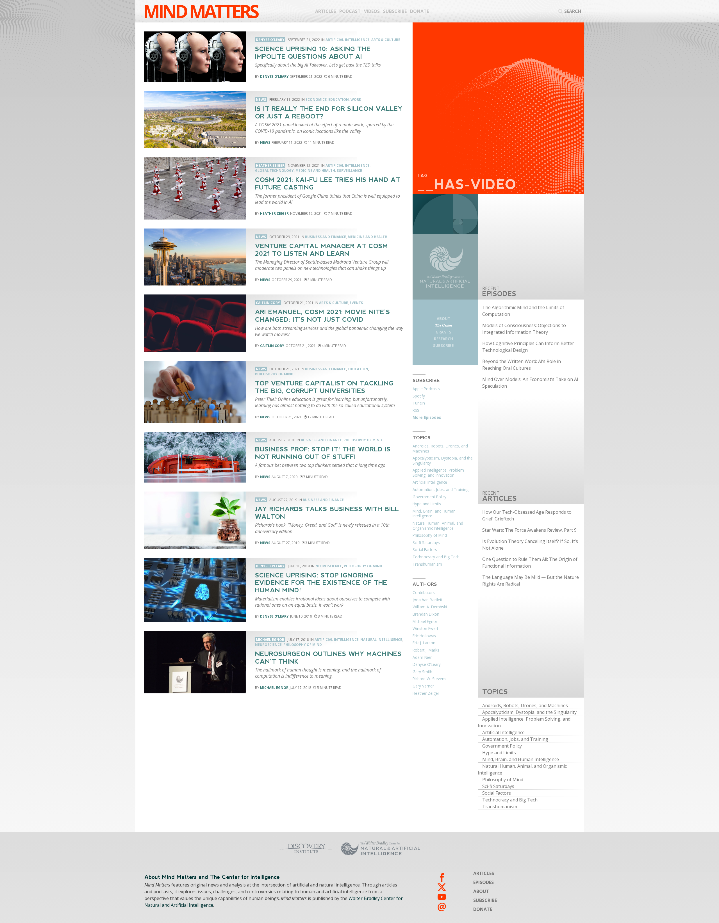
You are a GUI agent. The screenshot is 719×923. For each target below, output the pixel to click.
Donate (419, 11)
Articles (325, 11)
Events (356, 302)
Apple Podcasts (426, 388)
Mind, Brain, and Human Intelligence (434, 514)
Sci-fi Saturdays (426, 542)
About (443, 318)
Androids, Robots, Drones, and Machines (440, 449)
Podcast (350, 11)
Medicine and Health (315, 170)
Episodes (483, 882)
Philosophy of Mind (274, 374)
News (265, 142)
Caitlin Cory (272, 345)
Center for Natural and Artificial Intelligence (435, 848)
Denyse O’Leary (427, 664)
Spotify (419, 396)
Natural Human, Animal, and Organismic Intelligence (438, 526)
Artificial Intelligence (348, 39)
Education (338, 99)
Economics (316, 99)
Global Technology (274, 170)
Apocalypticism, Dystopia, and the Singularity (443, 461)
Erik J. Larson (424, 642)
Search (572, 11)
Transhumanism (427, 564)
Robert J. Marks (426, 650)
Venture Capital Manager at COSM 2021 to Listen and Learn (321, 250)
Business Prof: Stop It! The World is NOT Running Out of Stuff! (323, 453)
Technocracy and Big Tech (436, 556)
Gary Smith (422, 671)
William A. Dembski (430, 606)
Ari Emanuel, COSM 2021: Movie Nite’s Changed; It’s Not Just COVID (322, 316)
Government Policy (429, 496)
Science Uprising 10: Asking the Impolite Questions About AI (313, 52)
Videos (372, 11)
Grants (443, 332)
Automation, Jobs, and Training (440, 489)
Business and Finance (325, 236)
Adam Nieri (423, 657)
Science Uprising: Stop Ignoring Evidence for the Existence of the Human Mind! (321, 583)
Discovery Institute (262, 848)
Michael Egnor (274, 687)
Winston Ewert (425, 628)
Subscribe (395, 11)
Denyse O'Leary (274, 76)
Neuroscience (328, 566)
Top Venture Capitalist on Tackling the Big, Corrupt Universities (324, 387)
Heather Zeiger (274, 213)
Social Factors (425, 549)
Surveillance (349, 170)
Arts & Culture (385, 39)
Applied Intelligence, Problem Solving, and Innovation (438, 473)
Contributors (424, 592)
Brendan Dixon (426, 614)
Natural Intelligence (381, 639)
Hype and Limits (427, 503)
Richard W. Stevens (429, 678)
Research (443, 338)
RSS (416, 410)
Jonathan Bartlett (427, 599)
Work (356, 99)
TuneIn (419, 403)
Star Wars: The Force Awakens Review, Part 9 (529, 530)
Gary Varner (423, 686)
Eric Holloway (424, 635)
